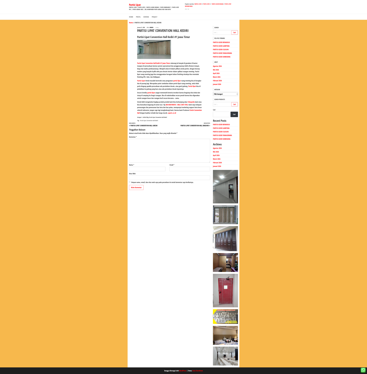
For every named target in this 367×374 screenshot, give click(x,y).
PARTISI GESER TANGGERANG (222, 53)
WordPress (182, 371)
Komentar (133, 137)
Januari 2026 (217, 84)
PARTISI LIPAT (198, 4)
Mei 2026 (216, 70)
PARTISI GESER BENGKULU (221, 42)
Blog (147, 117)
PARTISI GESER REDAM (217, 4)
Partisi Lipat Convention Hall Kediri (158, 117)
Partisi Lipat (135, 5)
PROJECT (154, 17)
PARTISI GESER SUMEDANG (221, 57)
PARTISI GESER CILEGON (221, 49)
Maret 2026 (216, 77)
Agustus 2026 (217, 66)
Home (131, 22)
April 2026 (216, 73)
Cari (214, 110)
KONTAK (146, 17)
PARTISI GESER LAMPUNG (221, 46)
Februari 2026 (217, 80)
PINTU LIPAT (206, 4)
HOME (131, 17)
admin (152, 27)
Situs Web (132, 173)
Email (172, 165)
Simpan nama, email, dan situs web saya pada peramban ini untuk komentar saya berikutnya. (162, 182)
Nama (131, 165)
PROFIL (138, 17)
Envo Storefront (197, 371)
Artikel (144, 117)
